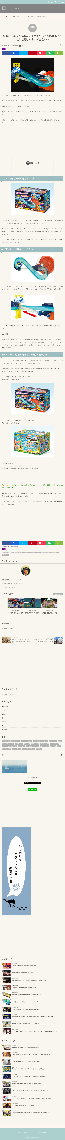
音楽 (41, 741)
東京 (16, 746)
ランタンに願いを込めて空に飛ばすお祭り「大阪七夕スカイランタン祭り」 (29, 1076)
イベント (17, 743)
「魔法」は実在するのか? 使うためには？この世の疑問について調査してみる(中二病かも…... (33, 1054)
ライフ (3, 48)
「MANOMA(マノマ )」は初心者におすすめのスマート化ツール (26, 1061)
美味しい (30, 741)
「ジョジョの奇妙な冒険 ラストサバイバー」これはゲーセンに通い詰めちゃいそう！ (31, 1112)
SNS (55, 746)
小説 (38, 741)
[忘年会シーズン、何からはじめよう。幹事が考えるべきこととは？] (49, 606)
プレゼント (38, 748)
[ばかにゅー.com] (10, 9)
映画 (19, 746)
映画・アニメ (6, 714)
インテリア (42, 743)
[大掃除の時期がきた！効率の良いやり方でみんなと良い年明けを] (32, 606)
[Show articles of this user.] (17, 570)
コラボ (23, 746)
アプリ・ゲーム (7, 725)
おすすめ (4, 741)
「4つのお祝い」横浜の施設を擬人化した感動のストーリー (25, 1105)
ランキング (36, 746)
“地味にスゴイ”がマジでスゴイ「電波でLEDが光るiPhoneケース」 (27, 994)
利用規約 (25, 1132)
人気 (34, 741)
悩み (3, 743)
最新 (25, 743)
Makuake (8, 743)
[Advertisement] (32, 141)
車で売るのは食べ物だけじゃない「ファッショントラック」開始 (26, 1083)
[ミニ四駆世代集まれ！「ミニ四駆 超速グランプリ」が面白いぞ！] (16, 606)
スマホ (9, 748)
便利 (12, 741)
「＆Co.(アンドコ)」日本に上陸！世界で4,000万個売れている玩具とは (28, 1069)
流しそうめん (6, 554)
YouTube (5, 729)
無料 (48, 743)
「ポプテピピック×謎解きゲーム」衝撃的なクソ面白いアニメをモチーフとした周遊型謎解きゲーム (34, 1031)
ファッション (29, 746)
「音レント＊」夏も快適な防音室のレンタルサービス (24, 987)
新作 (29, 743)
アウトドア (23, 741)
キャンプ (57, 743)
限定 (13, 743)
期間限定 (33, 743)
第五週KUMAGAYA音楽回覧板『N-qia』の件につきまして (25, 972)
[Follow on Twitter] (48, 1)
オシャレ (19, 748)
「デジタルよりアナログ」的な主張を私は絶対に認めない (25, 965)
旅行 (9, 741)
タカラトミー (6, 552)
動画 (51, 746)
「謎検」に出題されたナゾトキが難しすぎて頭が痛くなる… (25, 1009)
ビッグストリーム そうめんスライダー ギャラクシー (47, 552)
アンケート (17, 741)
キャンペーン (25, 748)
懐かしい (4, 748)
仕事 (22, 743)
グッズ (50, 741)
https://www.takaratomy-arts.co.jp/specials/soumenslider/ (17, 466)
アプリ (58, 746)
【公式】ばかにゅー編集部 (34, 501)
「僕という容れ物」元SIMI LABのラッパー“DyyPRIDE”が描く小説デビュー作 (30, 1090)
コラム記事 (21, 598)
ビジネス (42, 746)
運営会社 (32, 1132)
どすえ (23, 45)
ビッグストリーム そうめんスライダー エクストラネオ (22, 552)
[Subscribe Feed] (55, 1)
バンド (47, 746)
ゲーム (51, 743)
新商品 (59, 741)
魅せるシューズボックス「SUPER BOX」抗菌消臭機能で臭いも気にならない (21, 641)
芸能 (3, 710)
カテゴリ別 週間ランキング (8, 694)
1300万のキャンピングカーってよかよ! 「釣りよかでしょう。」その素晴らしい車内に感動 (32, 1016)
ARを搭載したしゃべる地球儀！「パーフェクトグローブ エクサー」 (27, 1002)
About (19, 1132)
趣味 (38, 743)
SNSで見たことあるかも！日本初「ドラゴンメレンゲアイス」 (26, 1023)
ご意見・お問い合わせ (42, 1132)
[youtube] (51, 1)
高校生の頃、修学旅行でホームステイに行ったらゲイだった (25, 1047)
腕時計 (55, 741)
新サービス (32, 748)
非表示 (36, 163)
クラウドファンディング (7, 746)
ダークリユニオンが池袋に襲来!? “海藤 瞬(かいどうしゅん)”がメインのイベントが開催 (31, 1098)
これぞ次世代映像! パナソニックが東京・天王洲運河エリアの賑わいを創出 (29, 980)
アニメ (13, 748)
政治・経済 (6, 718)
